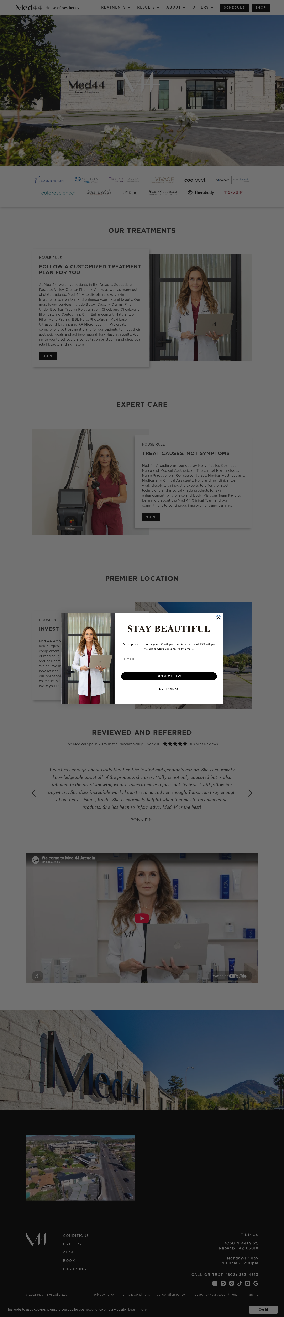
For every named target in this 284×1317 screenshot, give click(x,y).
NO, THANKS (169, 688)
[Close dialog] (218, 617)
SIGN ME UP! (169, 676)
